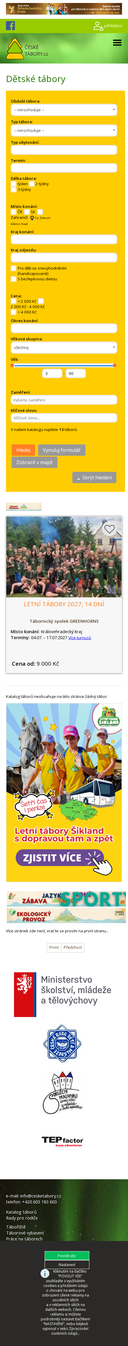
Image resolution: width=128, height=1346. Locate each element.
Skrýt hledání (96, 477)
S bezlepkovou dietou (37, 279)
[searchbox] (35, 150)
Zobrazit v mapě (34, 462)
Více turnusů (79, 637)
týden (23, 183)
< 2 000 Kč (27, 301)
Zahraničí (19, 217)
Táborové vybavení (25, 1233)
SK (33, 211)
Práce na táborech (24, 1239)
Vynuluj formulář (62, 450)
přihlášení (113, 25)
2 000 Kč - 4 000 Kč (28, 306)
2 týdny (42, 183)
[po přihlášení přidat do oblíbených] (109, 528)
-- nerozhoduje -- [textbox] (29, 109)
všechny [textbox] (21, 347)
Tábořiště (16, 1227)
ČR (20, 211)
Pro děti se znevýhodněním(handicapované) (42, 270)
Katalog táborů (21, 1212)
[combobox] (64, 110)
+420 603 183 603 (39, 1202)
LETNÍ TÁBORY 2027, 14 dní (64, 604)
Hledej (23, 450)
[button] (67, 1255)
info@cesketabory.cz (40, 1196)
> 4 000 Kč (27, 312)
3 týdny (24, 189)
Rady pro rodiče (22, 1218)
